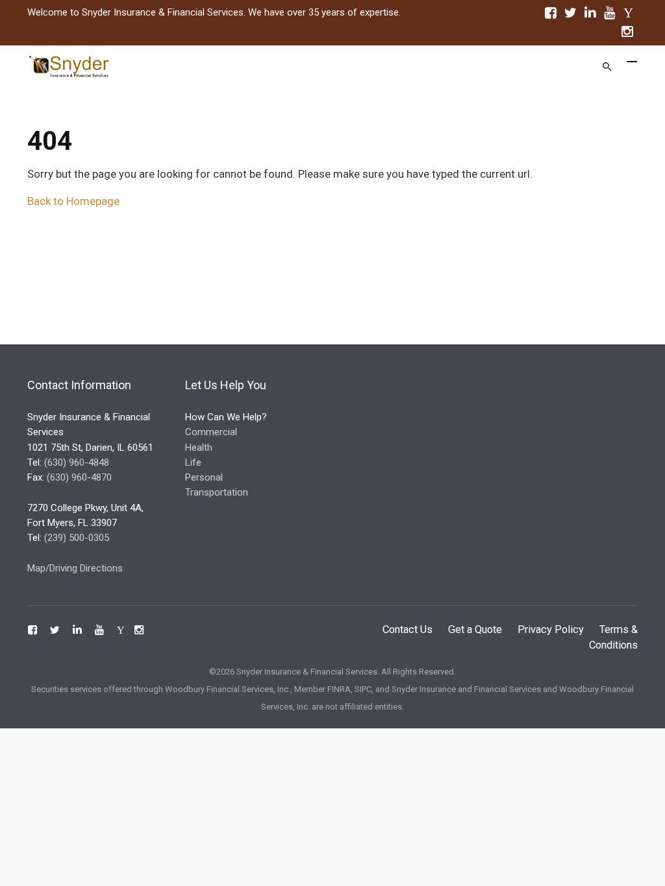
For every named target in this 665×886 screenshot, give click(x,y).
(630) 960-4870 (79, 477)
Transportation (216, 492)
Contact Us (408, 629)
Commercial (211, 432)
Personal (204, 477)
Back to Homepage (73, 201)
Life (193, 462)
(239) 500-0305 (76, 538)
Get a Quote (475, 629)
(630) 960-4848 (76, 462)
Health (198, 447)
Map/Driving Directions (75, 568)
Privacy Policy (551, 629)
